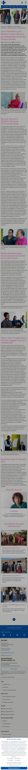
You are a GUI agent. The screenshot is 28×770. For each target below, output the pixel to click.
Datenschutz (11, 765)
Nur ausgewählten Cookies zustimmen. (14, 762)
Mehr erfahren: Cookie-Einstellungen (14, 763)
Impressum (17, 765)
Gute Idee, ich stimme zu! (14, 768)
